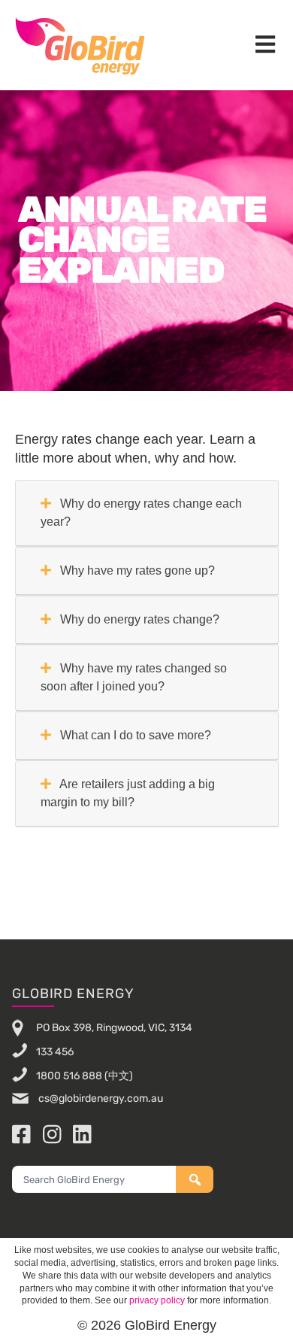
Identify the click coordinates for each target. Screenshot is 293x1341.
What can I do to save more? (134, 735)
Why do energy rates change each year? (141, 512)
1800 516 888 (69, 1075)
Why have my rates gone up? (136, 570)
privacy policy (157, 1300)
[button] (265, 45)
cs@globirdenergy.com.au (99, 1098)
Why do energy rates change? (138, 619)
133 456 (55, 1051)
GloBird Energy (80, 45)
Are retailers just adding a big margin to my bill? (128, 793)
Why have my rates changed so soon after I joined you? (134, 677)
